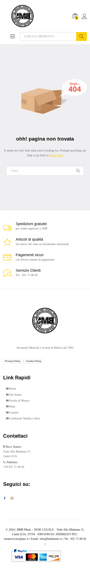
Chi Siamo (15, 394)
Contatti (13, 412)
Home (12, 388)
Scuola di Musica (19, 400)
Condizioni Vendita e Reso (24, 418)
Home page (56, 155)
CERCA (81, 36)
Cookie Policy (33, 361)
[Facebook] (4, 498)
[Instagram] (12, 498)
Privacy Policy (12, 361)
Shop (12, 406)
